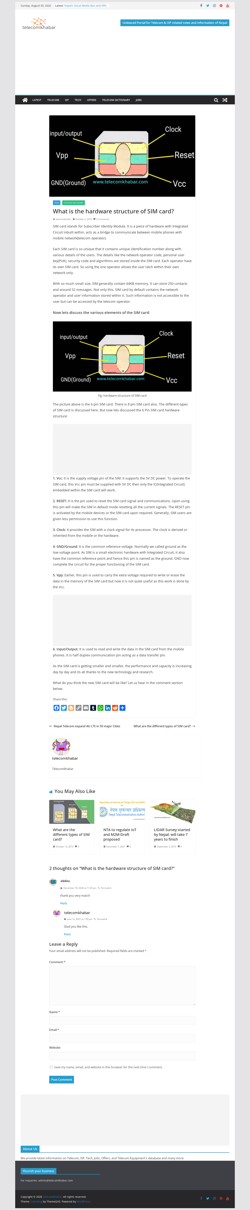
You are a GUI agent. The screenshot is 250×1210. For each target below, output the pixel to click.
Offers (91, 100)
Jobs (139, 100)
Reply (63, 903)
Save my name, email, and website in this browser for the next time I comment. (108, 1067)
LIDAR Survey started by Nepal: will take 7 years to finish (172, 834)
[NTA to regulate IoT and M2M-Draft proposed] (122, 803)
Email (54, 1030)
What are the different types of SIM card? (162, 726)
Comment (57, 962)
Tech (78, 100)
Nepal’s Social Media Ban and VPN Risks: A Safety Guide (85, 7)
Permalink (106, 888)
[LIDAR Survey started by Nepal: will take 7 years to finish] (172, 803)
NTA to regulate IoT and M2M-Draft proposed (119, 834)
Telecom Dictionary (116, 100)
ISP (67, 100)
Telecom (53, 100)
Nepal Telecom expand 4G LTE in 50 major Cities (87, 726)
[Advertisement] (125, 67)
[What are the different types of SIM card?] (71, 803)
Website (54, 1048)
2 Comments (102, 219)
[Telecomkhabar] (25, 100)
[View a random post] (225, 100)
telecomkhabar (63, 219)
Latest (36, 100)
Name (54, 1012)
